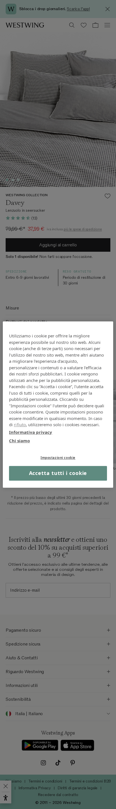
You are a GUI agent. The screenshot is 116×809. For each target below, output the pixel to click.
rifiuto (20, 424)
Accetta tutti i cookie (58, 473)
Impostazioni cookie (58, 458)
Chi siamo (19, 440)
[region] (58, 404)
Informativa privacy (30, 432)
